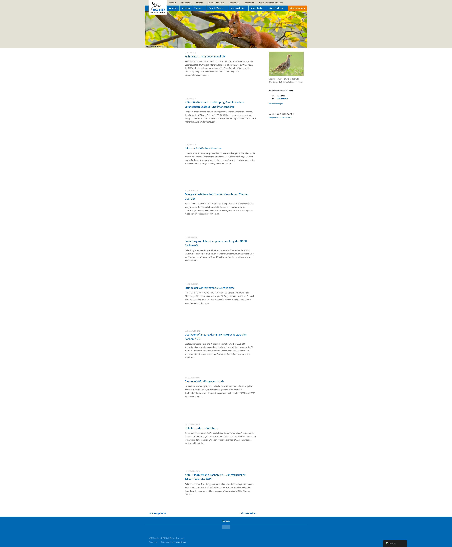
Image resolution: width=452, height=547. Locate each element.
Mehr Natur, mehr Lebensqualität (205, 56)
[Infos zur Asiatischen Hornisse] (164, 163)
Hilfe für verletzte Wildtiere (201, 428)
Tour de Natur (282, 98)
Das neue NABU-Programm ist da (204, 381)
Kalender (186, 8)
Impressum (249, 2)
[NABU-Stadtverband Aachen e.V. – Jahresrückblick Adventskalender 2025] (164, 505)
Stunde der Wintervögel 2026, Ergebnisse (210, 288)
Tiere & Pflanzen (216, 8)
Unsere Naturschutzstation (271, 2)
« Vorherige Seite (157, 513)
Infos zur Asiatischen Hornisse (203, 148)
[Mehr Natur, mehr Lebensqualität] (164, 71)
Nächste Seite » (248, 513)
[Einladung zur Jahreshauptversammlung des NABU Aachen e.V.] (164, 271)
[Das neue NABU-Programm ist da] (164, 411)
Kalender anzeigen (276, 103)
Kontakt (172, 2)
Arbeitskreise (257, 8)
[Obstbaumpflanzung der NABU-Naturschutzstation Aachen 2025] (164, 364)
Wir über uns (186, 2)
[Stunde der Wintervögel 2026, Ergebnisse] (164, 317)
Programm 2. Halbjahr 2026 (280, 117)
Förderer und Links (216, 2)
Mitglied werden (297, 8)
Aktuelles (173, 8)
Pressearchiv (234, 2)
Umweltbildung (276, 8)
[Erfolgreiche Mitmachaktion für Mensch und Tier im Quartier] (164, 224)
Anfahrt (199, 2)
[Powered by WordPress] (159, 542)
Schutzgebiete (237, 8)
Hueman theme (180, 542)
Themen (198, 8)
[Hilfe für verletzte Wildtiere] (164, 458)
